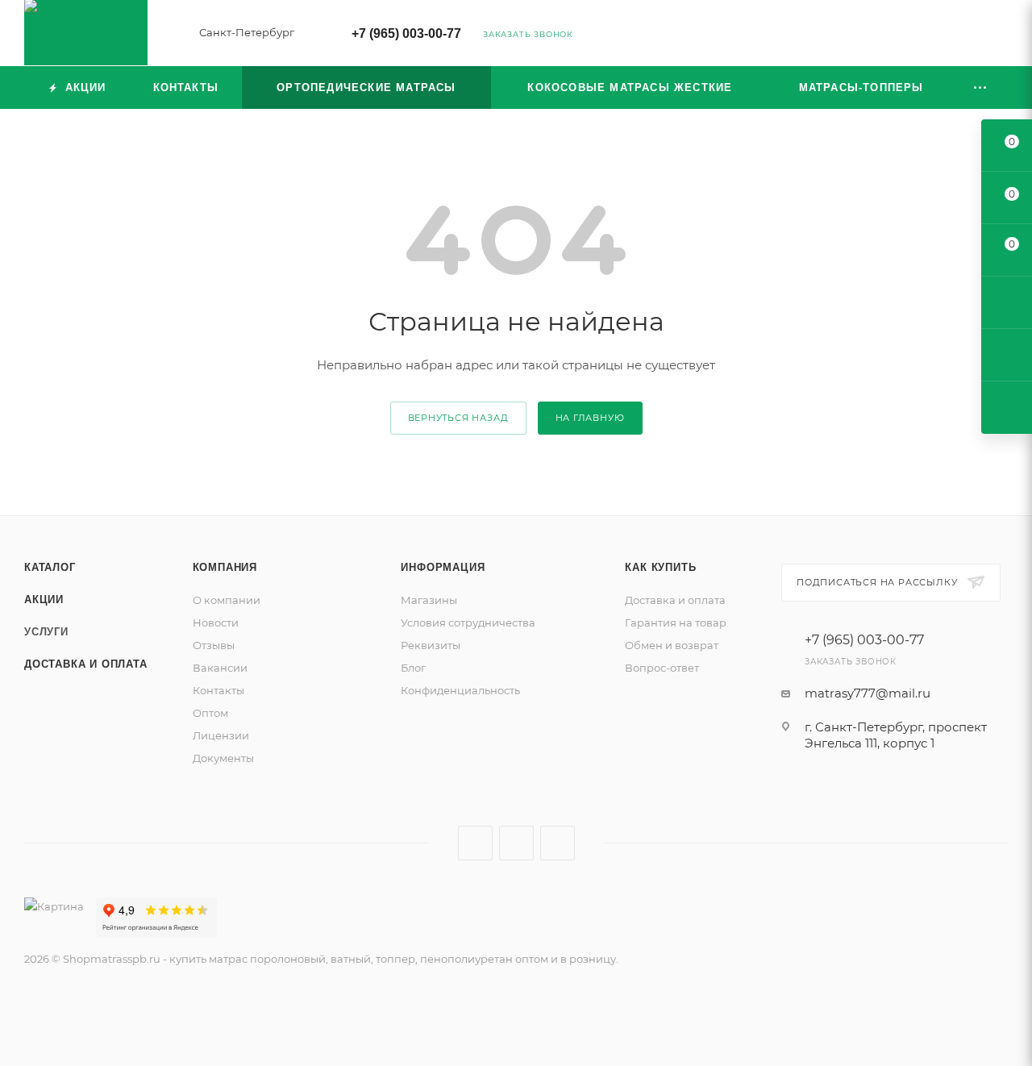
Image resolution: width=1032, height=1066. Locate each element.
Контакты (218, 690)
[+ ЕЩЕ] (980, 87)
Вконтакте (475, 843)
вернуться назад (458, 417)
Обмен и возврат (671, 645)
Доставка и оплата (86, 664)
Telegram (516, 843)
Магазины (429, 599)
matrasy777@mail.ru (867, 693)
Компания (225, 567)
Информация (443, 567)
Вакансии (220, 667)
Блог (413, 667)
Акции (44, 599)
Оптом (210, 712)
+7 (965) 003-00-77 (406, 33)
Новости (216, 622)
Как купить (660, 567)
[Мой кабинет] (1000, 36)
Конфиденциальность (460, 690)
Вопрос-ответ (662, 667)
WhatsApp (557, 843)
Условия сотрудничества (468, 622)
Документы (223, 758)
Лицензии (221, 735)
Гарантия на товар (675, 622)
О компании (226, 599)
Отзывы (214, 645)
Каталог (50, 567)
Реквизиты (430, 645)
